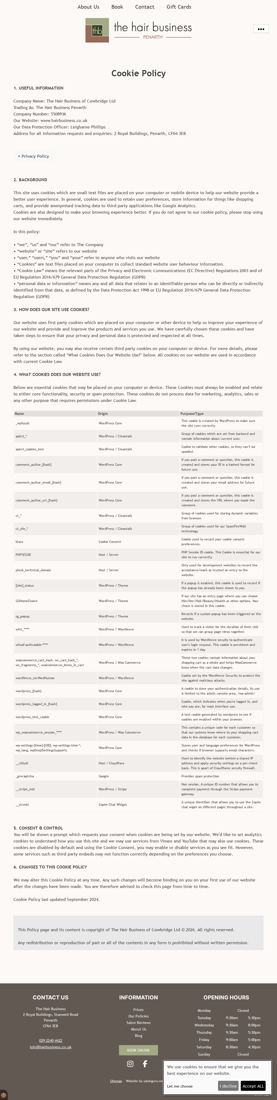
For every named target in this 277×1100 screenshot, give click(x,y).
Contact (144, 6)
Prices (138, 1009)
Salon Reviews (139, 1022)
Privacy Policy (33, 156)
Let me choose (180, 1086)
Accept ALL (253, 1086)
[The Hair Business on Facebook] (146, 1064)
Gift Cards (179, 6)
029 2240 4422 (50, 1040)
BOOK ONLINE (138, 1050)
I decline (228, 1086)
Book (117, 6)
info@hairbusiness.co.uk (50, 1047)
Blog (138, 1035)
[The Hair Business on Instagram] (131, 1064)
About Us (88, 6)
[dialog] (217, 1078)
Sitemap (116, 1081)
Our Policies (138, 1016)
